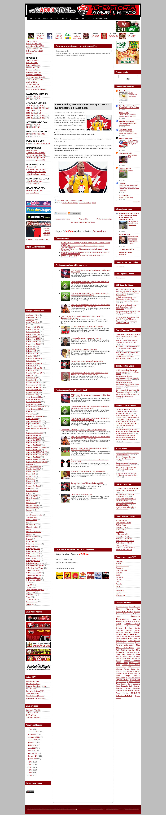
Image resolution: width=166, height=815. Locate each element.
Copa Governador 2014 (34, 426)
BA (32, 105)
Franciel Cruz (31, 503)
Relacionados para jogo (34, 563)
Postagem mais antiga (104, 219)
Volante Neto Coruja (128, 674)
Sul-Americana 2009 (33, 573)
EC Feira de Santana (33, 467)
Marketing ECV (31, 525)
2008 (28, 134)
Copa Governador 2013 (34, 424)
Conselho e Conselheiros (35, 416)
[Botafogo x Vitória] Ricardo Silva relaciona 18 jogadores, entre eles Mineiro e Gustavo (90, 449)
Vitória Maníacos (124, 91)
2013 (33, 99)
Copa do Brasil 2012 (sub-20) (36, 447)
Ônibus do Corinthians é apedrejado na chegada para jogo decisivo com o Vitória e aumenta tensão (127, 385)
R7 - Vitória (120, 532)
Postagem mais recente (62, 219)
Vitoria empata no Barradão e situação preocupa (126, 500)
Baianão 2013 (31, 366)
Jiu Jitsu (119, 579)
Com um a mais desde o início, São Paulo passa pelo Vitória (128, 391)
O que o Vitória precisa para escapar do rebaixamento (125, 458)
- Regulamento (31, 150)
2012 (28, 99)
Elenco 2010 (30, 474)
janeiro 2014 (32, 759)
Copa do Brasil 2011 (33, 442)
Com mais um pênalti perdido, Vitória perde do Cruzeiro (126, 468)
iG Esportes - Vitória (122, 534)
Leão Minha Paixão (125, 130)
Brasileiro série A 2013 (34, 382)
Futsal (118, 575)
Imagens (130, 170)
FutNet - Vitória (121, 525)
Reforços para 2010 (33, 551)
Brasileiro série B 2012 (34, 390)
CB (40, 105)
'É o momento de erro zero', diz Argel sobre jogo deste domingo (126, 474)
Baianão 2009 (31, 349)
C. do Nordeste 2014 (33, 404)
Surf (117, 588)
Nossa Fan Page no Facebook (58, 37)
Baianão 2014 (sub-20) (34, 373)
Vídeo (28, 597)
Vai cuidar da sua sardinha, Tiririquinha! (84, 349)
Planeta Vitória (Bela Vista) (35, 698)
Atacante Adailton (122, 607)
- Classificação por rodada (35, 157)
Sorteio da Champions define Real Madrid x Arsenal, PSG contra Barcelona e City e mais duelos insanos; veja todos (127, 320)
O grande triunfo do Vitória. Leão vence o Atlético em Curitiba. (127, 489)
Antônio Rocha (31, 317)
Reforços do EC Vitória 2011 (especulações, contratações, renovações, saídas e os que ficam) (90, 282)
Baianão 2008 (31, 346)
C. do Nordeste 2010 (33, 397)
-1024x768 (46, 228)
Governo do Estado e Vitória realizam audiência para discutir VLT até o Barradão (126, 411)
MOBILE (37, 19)
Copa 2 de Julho (32, 419)
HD (83, 19)
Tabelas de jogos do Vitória (35, 77)
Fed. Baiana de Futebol (124, 543)
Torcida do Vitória (32, 84)
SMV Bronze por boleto (131, 36)
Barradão (29, 375)
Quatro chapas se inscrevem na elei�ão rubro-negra (126, 464)
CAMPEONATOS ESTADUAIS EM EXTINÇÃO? (133, 142)
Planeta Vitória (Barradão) (35, 696)
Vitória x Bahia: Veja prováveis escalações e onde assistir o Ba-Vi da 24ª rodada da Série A (127, 423)
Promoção (30, 541)
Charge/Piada (31, 414)
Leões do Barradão (125, 153)
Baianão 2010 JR (32, 353)
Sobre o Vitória (31, 41)
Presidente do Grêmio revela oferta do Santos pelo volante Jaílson (127, 347)
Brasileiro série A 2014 (34, 385)
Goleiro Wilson (122, 634)
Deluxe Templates (112, 809)
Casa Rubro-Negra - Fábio (128, 106)
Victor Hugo (30, 592)
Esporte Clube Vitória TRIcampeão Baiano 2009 (87, 361)
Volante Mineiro (127, 673)
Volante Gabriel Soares (131, 665)
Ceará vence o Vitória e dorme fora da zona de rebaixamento (127, 395)
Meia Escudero (125, 647)
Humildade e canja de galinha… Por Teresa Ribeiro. (88, 471)
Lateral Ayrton (134, 634)
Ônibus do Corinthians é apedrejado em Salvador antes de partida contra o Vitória (127, 378)
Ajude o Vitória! (31, 82)
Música (28, 534)
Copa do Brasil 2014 (33, 457)
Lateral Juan (121, 641)
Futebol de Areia (121, 570)
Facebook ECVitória (33, 710)
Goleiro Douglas (124, 628)
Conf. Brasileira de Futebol (125, 541)
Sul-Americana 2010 (33, 575)
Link (27, 522)
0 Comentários (75, 213)
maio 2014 (32, 748)
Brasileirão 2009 (32, 392)
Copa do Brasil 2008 (33, 435)
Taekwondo (120, 591)
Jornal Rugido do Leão (34, 515)
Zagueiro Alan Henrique (133, 677)
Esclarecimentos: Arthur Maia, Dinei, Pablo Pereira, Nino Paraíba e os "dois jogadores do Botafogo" (89, 373)
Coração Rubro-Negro (126, 121)
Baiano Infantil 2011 (33, 327)
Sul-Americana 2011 (33, 578)
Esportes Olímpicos (33, 65)
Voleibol (119, 593)
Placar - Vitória (121, 529)
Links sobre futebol (33, 87)
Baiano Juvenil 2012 (33, 339)
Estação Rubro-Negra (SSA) (36, 686)
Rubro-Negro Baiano (126, 138)
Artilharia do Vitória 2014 (35, 46)
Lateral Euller (126, 639)
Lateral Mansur (134, 641)
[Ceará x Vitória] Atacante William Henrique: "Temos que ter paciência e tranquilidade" (81, 106)
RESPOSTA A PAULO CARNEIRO (129, 108)
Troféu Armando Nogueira (35, 590)
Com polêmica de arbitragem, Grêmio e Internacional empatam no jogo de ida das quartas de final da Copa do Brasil (128, 292)
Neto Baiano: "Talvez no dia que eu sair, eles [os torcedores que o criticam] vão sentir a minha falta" (90, 305)
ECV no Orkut (31, 715)
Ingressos (29, 53)
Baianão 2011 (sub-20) (34, 358)
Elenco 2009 (30, 471)
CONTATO (64, 19)
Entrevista (30, 488)
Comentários (62, 214)
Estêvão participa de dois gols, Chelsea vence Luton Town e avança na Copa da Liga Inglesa (127, 299)
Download (29, 464)
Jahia (28, 512)
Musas (28, 529)
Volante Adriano (122, 663)
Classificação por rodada (36, 174)
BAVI (28, 324)
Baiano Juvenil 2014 (33, 344)
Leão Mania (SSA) (32, 681)
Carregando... (120, 266)
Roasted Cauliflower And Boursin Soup (132, 94)
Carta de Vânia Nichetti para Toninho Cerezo (86, 338)
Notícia (94, 203)
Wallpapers (30, 604)
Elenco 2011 (30, 476)
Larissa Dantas (31, 520)
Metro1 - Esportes (122, 545)
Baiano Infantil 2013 (33, 332)
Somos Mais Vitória (33, 570)
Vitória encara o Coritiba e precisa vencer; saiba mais (127, 454)
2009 (28, 96)
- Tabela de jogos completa (35, 153)
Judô (117, 582)
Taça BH (29, 585)
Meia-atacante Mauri (123, 658)
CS (43, 105)
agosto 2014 (32, 740)
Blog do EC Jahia (125, 234)
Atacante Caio (133, 609)
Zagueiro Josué (126, 684)
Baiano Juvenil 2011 (33, 337)
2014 (38, 99)
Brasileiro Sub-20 (32, 380)
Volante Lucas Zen (132, 669)
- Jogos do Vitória (32, 183)
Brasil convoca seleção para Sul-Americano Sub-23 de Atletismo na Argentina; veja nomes (127, 431)
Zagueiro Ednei (121, 682)
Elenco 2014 (30, 483)
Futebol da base (32, 508)
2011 (38, 96)
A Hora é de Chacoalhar (126, 197)
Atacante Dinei (124, 611)
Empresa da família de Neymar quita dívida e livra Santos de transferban (126, 307)
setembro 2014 (33, 737)
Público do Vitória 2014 (34, 51)
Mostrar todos (136, 201)
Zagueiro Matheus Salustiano (128, 688)
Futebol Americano (122, 566)
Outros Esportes (32, 537)
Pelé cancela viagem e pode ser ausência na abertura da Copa (126, 341)
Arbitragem (30, 320)
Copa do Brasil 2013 (33, 450)
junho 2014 (32, 745)
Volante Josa (121, 667)
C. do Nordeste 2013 (33, 402)
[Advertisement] (71, 26)
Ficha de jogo (31, 498)
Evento (28, 493)
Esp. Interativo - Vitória (123, 523)
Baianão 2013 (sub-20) (34, 368)
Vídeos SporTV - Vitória (124, 538)
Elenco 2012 (30, 479)
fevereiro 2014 (33, 756)
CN (43, 108)
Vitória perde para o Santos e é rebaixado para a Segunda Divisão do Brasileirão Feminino (127, 417)
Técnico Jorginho (132, 661)
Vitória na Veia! (124, 113)
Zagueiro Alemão (122, 680)
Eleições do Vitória (33, 469)
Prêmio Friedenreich (33, 544)
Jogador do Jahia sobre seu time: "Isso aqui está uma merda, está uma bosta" (133, 239)
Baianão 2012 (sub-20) (34, 363)
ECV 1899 (122, 183)
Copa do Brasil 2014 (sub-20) (36, 462)
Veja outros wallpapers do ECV (39, 239)
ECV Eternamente (125, 168)
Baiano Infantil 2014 (33, 334)
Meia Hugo (131, 650)
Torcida (28, 587)
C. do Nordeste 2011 (33, 399)
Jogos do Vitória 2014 (34, 48)
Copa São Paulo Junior (34, 433)
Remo (118, 586)
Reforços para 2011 (33, 553)
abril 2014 (32, 751)
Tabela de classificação (77, 37)
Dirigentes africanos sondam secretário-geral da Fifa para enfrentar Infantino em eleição (126, 437)
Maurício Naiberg (32, 527)
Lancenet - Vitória (122, 527)
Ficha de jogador (32, 496)
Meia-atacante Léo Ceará (131, 656)
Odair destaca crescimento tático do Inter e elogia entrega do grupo (128, 335)
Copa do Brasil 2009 (33, 438)
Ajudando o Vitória (32, 315)
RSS (88, 19)
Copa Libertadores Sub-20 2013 (37, 428)
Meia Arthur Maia (132, 645)
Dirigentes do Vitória (33, 72)
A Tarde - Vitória (121, 520)
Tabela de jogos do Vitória (36, 155)
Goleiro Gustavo (132, 632)
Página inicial (83, 219)
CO (36, 105)
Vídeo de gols (31, 599)
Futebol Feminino (32, 505)
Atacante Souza (128, 621)
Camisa (29, 411)
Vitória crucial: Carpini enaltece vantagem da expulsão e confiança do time (127, 372)
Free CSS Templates (132, 809)
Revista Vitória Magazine (35, 566)
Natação (119, 584)
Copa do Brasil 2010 (33, 440)
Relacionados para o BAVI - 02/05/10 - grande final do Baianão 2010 (83, 429)
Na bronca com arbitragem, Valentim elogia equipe (125, 357)
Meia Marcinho (128, 654)
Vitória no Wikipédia (33, 717)
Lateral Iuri (136, 638)
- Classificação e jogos (34, 181)
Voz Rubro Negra (124, 195)
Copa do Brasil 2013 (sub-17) (36, 452)
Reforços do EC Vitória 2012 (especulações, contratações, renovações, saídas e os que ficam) (90, 294)
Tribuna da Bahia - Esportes (125, 547)
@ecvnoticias (99, 231)
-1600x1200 (46, 233)
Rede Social (30, 546)
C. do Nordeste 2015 (33, 409)
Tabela (28, 582)
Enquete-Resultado (33, 486)
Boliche (118, 563)
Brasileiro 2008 (31, 378)
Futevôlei (119, 573)
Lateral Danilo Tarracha (125, 636)
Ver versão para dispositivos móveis (83, 222)
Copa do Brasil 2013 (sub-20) (36, 454)
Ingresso (29, 510)
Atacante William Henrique (70, 203)
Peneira (29, 539)
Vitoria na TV (31, 595)
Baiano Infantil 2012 (33, 329)
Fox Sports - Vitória (122, 536)
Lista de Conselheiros (34, 75)
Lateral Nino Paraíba (125, 643)
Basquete (119, 561)
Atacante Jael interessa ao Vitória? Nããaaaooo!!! (87, 326)
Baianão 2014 (31, 370)
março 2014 (32, 753)
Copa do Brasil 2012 (33, 445)
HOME (30, 19)
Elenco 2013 (30, 481)
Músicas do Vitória (32, 68)
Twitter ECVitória (32, 713)
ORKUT (45, 19)
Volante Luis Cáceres (125, 671)
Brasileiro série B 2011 (34, 387)
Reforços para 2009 (33, 549)
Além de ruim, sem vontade (113, 36)
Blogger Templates (96, 809)
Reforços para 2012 (33, 556)
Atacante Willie (133, 626)
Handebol (119, 577)
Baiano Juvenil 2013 (33, 341)
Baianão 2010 (31, 351)
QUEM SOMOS (75, 19)
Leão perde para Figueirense (40, 37)
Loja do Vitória (31, 688)
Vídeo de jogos (31, 602)
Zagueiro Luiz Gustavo (130, 686)
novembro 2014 (34, 732)
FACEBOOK (54, 19)
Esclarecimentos (32, 491)
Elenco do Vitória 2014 (34, 44)
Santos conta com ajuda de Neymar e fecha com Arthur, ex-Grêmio (128, 312)
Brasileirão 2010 (32, 395)
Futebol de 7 (120, 568)
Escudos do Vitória (33, 70)
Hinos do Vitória (32, 63)
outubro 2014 (33, 734)
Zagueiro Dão (135, 680)
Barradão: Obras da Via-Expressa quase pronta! (133, 223)
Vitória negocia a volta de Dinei (81, 494)
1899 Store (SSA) (32, 693)
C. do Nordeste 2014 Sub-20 (36, 407)
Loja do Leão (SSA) (33, 684)
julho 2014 (32, 742)
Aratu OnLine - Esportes (124, 550)
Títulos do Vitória (32, 60)
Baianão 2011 (31, 356)
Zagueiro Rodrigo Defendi (125, 690)
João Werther (31, 517)
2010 (33, 96)
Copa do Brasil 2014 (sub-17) (36, 459)
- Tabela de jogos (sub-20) (35, 160)
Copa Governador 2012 (34, 421)
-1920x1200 (46, 235)
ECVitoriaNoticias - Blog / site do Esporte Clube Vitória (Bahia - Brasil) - (52, 809)
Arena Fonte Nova (32, 322)
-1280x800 (46, 230)
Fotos (28, 500)
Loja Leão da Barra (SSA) (35, 691)
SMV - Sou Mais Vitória (34, 80)
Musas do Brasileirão (33, 532)
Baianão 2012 (31, 361)
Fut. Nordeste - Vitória (126, 249)
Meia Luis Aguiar (127, 652)
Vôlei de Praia (121, 595)
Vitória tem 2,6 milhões (95, 36)
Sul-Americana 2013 (33, 580)
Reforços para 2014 (33, 561)
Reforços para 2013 (33, 558)
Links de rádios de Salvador (36, 89)
